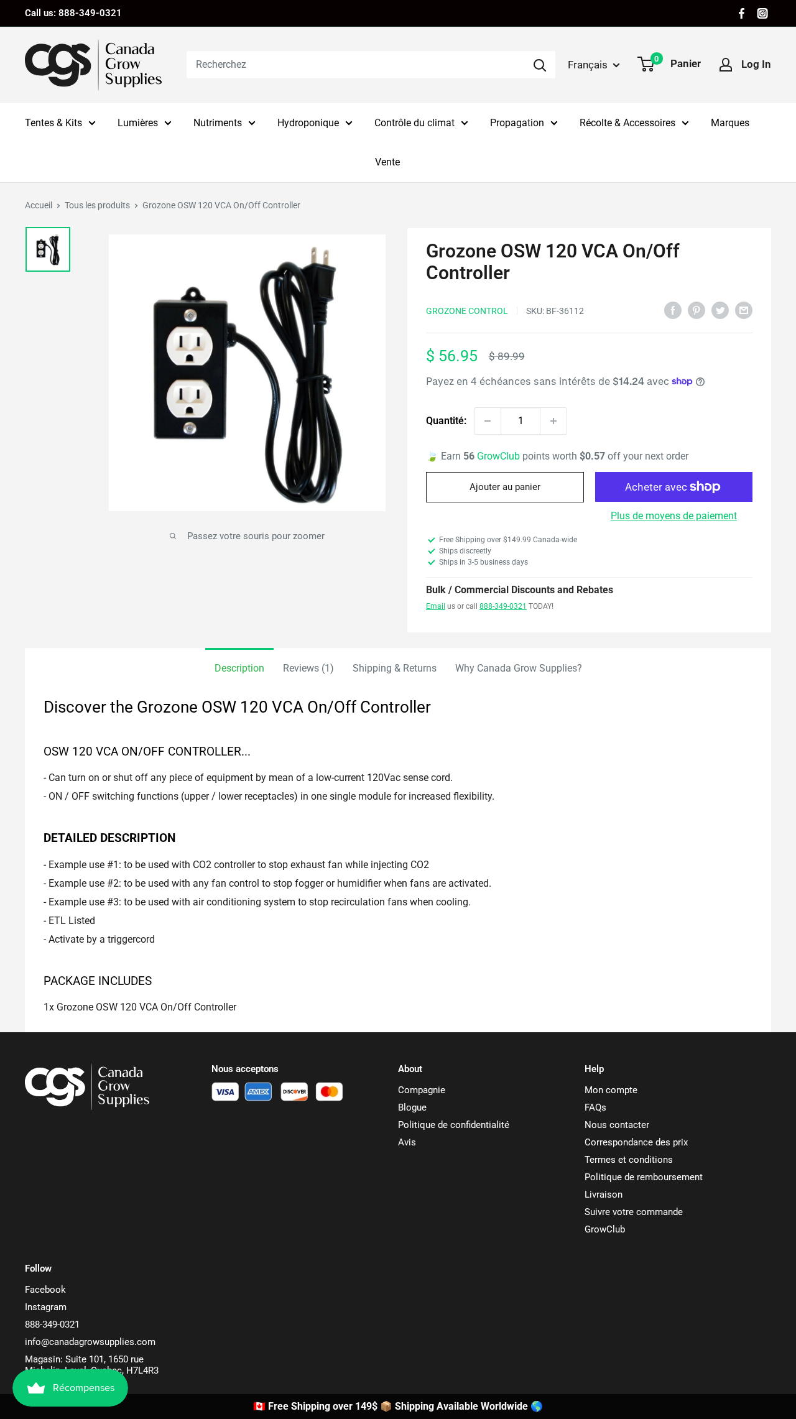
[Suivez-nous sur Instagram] (762, 13)
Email (435, 606)
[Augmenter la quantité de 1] (553, 421)
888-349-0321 (503, 606)
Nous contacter (617, 1124)
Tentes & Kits (53, 123)
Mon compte (611, 1090)
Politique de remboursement (644, 1177)
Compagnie (421, 1090)
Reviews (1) (308, 668)
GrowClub (499, 456)
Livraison (603, 1194)
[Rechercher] (539, 64)
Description (239, 668)
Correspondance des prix (636, 1142)
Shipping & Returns (395, 668)
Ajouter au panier (505, 486)
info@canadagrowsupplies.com (90, 1341)
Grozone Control (467, 311)
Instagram (46, 1307)
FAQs (595, 1107)
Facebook (45, 1289)
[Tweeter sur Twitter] (720, 309)
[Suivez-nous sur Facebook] (741, 13)
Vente (387, 162)
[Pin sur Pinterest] (696, 309)
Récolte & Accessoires (627, 123)
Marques (730, 123)
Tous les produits (97, 205)
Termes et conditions (629, 1159)
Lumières (138, 123)
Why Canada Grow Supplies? (518, 668)
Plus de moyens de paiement (674, 516)
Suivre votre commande (634, 1212)
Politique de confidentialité (453, 1124)
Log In (756, 64)
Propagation (517, 123)
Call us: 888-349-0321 (73, 13)
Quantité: (446, 421)
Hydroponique (308, 123)
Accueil (38, 205)
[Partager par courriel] (743, 309)
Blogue (412, 1107)
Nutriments (217, 123)
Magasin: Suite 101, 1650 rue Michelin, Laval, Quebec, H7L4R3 (92, 1365)
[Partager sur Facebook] (673, 309)
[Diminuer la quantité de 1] (487, 421)
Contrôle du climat (414, 123)
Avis (407, 1142)
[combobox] (355, 64)
